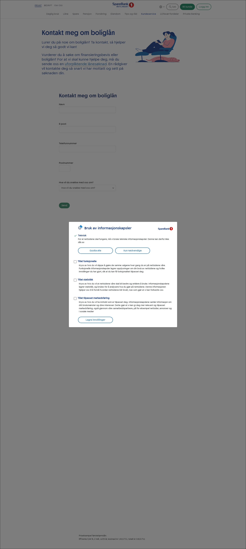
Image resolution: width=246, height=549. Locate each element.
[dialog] (123, 274)
